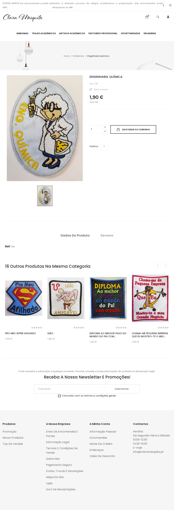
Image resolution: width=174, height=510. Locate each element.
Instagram (170, 5)
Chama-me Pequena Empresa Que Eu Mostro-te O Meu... (150, 335)
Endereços (97, 450)
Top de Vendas (13, 444)
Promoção (9, 432)
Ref (7, 246)
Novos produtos (13, 438)
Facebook (163, 5)
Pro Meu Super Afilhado (20, 333)
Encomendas (98, 438)
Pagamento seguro (59, 465)
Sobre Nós (53, 459)
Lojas (49, 483)
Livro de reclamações (60, 489)
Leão (50, 333)
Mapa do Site (55, 477)
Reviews (107, 235)
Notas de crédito (101, 444)
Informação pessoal (103, 432)
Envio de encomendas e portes (62, 434)
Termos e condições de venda (62, 450)
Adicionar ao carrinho (136, 129)
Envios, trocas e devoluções (64, 471)
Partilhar (104, 146)
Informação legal (57, 442)
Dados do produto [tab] (75, 235)
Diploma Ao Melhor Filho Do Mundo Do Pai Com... (108, 335)
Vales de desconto (102, 456)
